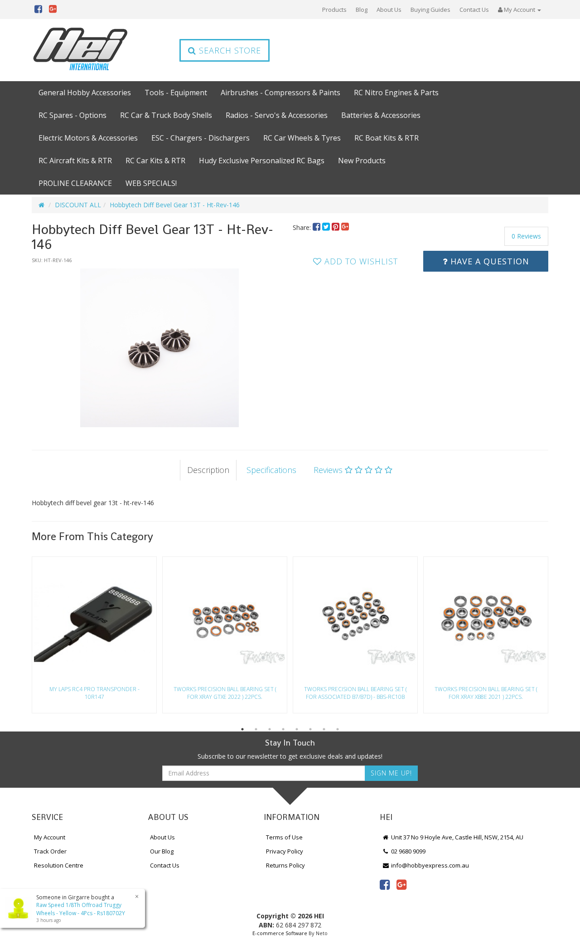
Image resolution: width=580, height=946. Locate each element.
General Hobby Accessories (85, 93)
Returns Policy (285, 865)
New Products (362, 161)
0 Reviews (526, 236)
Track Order (50, 851)
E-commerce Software (279, 933)
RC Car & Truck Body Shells (166, 115)
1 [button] (242, 729)
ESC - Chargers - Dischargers (200, 138)
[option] (159, 347)
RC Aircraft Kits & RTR (75, 161)
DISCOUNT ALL (78, 204)
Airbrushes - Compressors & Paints (280, 93)
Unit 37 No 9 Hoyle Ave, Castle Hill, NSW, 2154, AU (456, 837)
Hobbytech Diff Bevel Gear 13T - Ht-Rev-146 (175, 204)
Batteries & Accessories (380, 115)
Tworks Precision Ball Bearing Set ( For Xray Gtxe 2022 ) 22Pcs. (225, 693)
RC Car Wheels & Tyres (302, 138)
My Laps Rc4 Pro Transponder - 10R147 (94, 693)
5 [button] (296, 729)
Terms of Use (284, 837)
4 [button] (283, 729)
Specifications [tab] (271, 469)
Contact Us (474, 9)
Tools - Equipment (176, 93)
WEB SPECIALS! (151, 183)
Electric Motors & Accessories (88, 138)
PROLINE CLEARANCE (75, 183)
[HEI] (80, 50)
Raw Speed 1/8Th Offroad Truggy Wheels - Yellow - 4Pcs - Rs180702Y (80, 909)
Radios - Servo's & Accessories (277, 115)
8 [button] (337, 729)
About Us (389, 9)
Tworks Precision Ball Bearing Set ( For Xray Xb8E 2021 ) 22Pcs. (486, 693)
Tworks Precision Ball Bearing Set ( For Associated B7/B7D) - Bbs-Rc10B (355, 693)
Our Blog (162, 851)
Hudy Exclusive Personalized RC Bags (261, 161)
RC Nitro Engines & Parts (396, 93)
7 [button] (324, 729)
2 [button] (256, 729)
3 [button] (269, 729)
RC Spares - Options (72, 115)
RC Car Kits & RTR (155, 161)
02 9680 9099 (407, 851)
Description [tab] (208, 469)
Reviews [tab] (329, 469)
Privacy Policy (284, 851)
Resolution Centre (58, 865)
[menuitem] (317, 227)
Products (334, 9)
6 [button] (310, 729)
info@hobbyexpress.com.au (429, 865)
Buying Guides (430, 9)
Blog (361, 9)
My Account (49, 837)
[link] (385, 884)
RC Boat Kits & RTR (386, 138)
